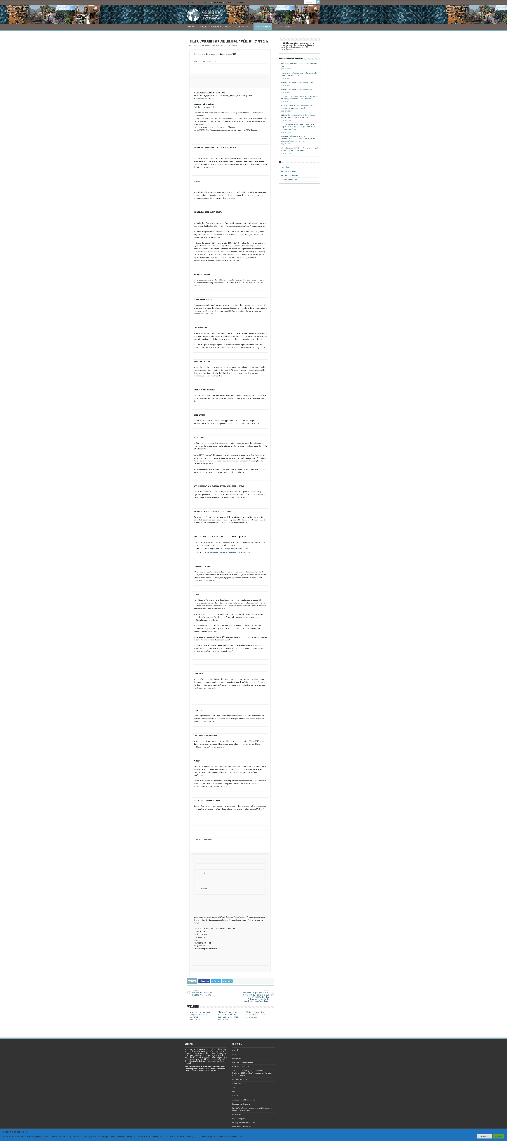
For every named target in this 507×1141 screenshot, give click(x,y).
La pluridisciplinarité (240, 1119)
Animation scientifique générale (244, 1100)
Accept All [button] (498, 1136)
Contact (229, 2)
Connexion (285, 167)
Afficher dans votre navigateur (205, 61)
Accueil (190, 2)
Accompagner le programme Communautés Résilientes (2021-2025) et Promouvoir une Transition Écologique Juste (252, 1073)
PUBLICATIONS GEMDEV (220, 27)
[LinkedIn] (300, 2)
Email (203, 873)
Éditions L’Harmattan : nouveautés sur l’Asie (256, 1013)
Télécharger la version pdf (204, 107)
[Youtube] (302, 2)
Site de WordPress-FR (289, 179)
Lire (238, 127)
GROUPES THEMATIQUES (197, 27)
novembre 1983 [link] (193, 1053)
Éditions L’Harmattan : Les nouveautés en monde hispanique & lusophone (229, 1014)
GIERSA (235, 1096)
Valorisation (236, 1084)
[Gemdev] (253, 14)
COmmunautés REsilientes (283, 27)
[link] (193, 1053)
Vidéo (205, 286)
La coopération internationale (243, 1123)
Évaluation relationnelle (241, 1104)
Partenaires (218, 2)
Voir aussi (231, 198)
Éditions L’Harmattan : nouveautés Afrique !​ (297, 89)
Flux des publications (288, 171)
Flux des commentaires (289, 175)
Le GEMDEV (236, 1115)
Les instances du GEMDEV (241, 1127)
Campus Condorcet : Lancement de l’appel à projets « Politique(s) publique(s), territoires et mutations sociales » (298, 126)
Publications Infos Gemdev (227, 45)
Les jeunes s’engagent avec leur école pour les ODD (221, 552)
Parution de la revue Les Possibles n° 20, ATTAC (202, 993)
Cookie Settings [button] (484, 1136)
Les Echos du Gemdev (240, 1066)
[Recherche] (318, 2)
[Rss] (297, 2)
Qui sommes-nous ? (203, 2)
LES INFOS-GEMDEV (262, 27)
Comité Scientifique (239, 1079)
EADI (234, 1092)
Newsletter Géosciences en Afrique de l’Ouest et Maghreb (201, 1014)
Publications (239, 2)
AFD (233, 1088)
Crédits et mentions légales (242, 1062)
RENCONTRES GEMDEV (242, 27)
